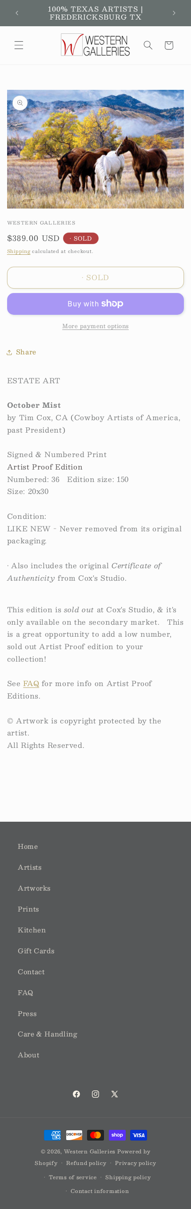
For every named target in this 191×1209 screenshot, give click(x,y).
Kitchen (32, 929)
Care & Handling (47, 1033)
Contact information (100, 1191)
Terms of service (73, 1177)
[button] (18, 45)
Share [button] (26, 351)
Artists (29, 867)
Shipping (19, 251)
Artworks (34, 888)
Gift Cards (36, 950)
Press (27, 1013)
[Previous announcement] (17, 13)
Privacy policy (135, 1163)
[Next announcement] (174, 13)
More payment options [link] (95, 326)
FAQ (31, 683)
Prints (28, 909)
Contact (31, 971)
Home (28, 846)
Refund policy (86, 1163)
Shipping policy (128, 1177)
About (28, 1054)
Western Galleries (90, 1151)
